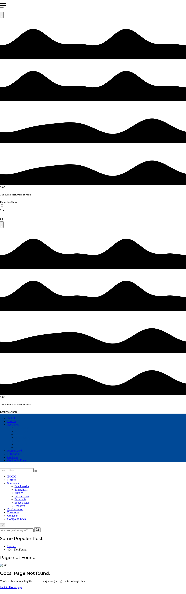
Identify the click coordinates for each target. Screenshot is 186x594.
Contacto (12, 457)
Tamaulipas (21, 431)
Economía (20, 440)
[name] (2, 525)
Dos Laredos (22, 427)
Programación (15, 450)
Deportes (20, 447)
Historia (11, 421)
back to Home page (11, 587)
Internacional (22, 437)
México (19, 434)
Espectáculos (22, 444)
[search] (35, 471)
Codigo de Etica (16, 460)
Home (11, 546)
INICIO (11, 418)
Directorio (13, 453)
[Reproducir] (2, 15)
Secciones (13, 424)
